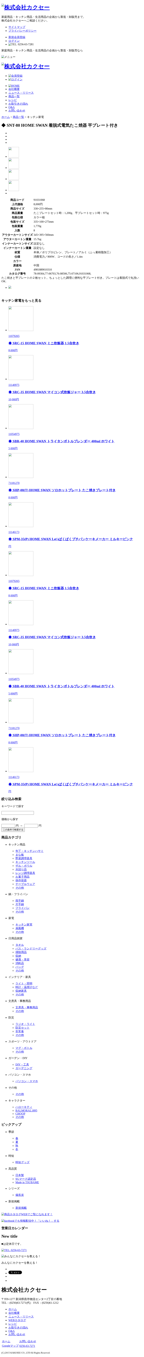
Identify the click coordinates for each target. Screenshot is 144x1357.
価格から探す (9, 819)
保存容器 (21, 880)
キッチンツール (25, 862)
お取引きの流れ (18, 103)
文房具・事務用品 (26, 1007)
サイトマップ (16, 27)
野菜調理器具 (23, 858)
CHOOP (20, 1113)
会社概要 (14, 89)
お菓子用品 (22, 876)
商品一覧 (14, 96)
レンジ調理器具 (25, 873)
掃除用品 (21, 952)
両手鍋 (19, 900)
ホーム (5, 117)
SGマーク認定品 (25, 1178)
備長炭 (19, 1194)
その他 (19, 887)
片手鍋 (19, 904)
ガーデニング (23, 1068)
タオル (19, 944)
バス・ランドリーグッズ (30, 948)
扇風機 (19, 928)
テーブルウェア (25, 884)
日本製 (19, 1175)
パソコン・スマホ (26, 1081)
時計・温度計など (26, 987)
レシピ (12, 100)
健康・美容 (22, 959)
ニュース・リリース (21, 92)
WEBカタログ (17, 1320)
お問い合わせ (16, 110)
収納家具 (21, 990)
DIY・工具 (22, 1064)
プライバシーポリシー (22, 30)
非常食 (19, 1031)
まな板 (19, 854)
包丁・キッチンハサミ (29, 851)
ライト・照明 (23, 983)
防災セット (22, 1027)
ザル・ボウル (23, 865)
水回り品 (21, 869)
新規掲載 (21, 1207)
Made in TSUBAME (27, 1182)
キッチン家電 (23, 924)
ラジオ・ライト (25, 1024)
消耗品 (19, 963)
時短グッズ (22, 1162)
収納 (18, 955)
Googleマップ (10, 1345)
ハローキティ (23, 1107)
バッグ (19, 966)
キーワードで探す (12, 806)
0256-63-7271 (27, 1345)
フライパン (22, 907)
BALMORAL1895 (26, 1110)
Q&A (11, 107)
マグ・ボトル (23, 1047)
